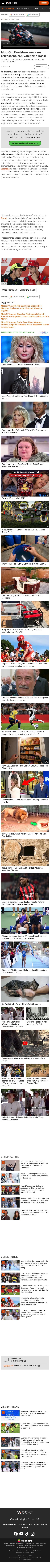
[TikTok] (27, 1535)
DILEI (27, 1545)
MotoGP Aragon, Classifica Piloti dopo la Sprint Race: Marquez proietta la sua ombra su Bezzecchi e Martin (25, 316)
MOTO (7, 19)
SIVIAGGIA (32, 1545)
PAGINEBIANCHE (11, 1545)
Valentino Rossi (28, 289)
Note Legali (20, 1550)
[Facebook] (16, 1535)
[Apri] (3, 3)
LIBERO (6, 1543)
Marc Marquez (9, 289)
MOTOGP (15, 19)
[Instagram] (32, 1535)
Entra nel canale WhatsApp (26, 143)
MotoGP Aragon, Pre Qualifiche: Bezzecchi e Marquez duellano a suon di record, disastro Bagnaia (21, 308)
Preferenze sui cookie (22, 1552)
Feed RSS (44, 1525)
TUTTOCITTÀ (20, 1545)
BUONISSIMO (21, 1548)
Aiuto (32, 1552)
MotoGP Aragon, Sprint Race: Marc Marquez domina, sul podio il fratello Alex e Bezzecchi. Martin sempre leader (25, 324)
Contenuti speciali (10, 1525)
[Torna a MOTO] (3, 9)
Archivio (25, 1527)
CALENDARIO (23, 9)
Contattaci (23, 1525)
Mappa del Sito (34, 1525)
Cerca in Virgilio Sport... (23, 1519)
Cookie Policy (37, 1550)
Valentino (5, 168)
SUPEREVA (29, 1548)
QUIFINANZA (40, 1545)
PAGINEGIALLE (20, 1543)
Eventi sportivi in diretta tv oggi (27, 1365)
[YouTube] (21, 1535)
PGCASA (43, 1543)
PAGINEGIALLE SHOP (32, 1543)
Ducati (4, 218)
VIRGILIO (12, 1543)
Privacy (28, 1550)
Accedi (44, 3)
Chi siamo (12, 1550)
